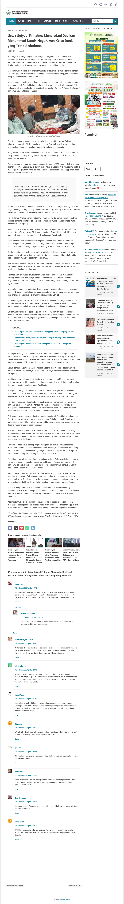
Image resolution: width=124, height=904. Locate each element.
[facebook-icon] (95, 5)
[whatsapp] (27, 528)
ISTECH (57, 21)
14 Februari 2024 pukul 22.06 (26, 775)
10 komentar (21, 51)
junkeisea (19, 748)
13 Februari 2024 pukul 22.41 (26, 643)
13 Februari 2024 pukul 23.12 (26, 670)
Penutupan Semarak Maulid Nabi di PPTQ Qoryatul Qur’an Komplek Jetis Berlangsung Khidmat (105, 305)
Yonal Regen (20, 695)
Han (86, 195)
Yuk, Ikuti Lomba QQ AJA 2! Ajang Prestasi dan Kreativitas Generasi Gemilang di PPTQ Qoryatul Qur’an (106, 284)
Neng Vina (19, 584)
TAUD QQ (21, 21)
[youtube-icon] (106, 5)
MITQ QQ (30, 21)
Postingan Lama (75, 886)
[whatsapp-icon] (111, 5)
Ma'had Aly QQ (78, 21)
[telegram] (33, 528)
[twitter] (16, 528)
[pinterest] (21, 528)
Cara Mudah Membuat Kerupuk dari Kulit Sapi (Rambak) (105, 321)
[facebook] (10, 528)
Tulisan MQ (89, 231)
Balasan (18, 607)
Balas (17, 602)
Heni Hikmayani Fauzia (24, 640)
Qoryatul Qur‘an (65, 899)
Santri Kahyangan (92, 182)
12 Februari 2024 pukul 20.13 (32, 617)
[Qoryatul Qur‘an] (17, 12)
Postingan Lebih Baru (15, 886)
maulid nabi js (96, 185)
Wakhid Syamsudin (28, 613)
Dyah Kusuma (20, 798)
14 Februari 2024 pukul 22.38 (26, 802)
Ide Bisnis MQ (20, 666)
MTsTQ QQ (47, 21)
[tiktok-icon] (116, 5)
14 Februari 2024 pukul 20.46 (26, 752)
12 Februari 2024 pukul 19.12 (26, 588)
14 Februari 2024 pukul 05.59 (26, 699)
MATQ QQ (66, 21)
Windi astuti (19, 822)
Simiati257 (19, 772)
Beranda (11, 21)
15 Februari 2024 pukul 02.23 (26, 826)
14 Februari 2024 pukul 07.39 (26, 728)
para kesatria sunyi (93, 216)
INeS (38, 21)
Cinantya (18, 724)
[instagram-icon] (101, 5)
